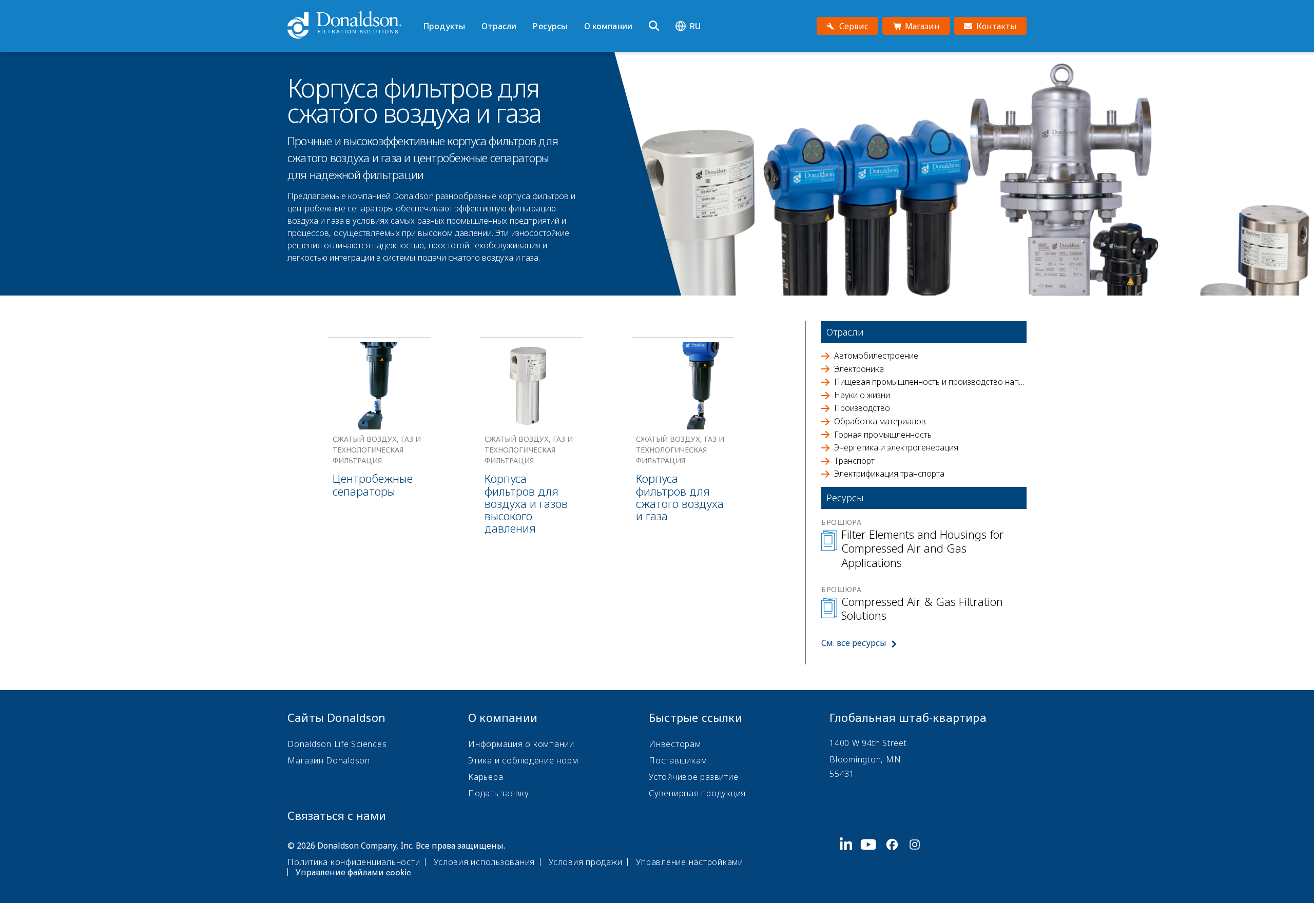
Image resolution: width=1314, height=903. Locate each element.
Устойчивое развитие (693, 777)
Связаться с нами (336, 815)
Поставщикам (678, 760)
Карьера (485, 777)
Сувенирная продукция (697, 793)
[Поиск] (654, 26)
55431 (842, 773)
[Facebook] (896, 857)
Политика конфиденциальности (353, 862)
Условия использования (484, 862)
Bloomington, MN (865, 759)
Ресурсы (550, 26)
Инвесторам (675, 744)
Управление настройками (689, 862)
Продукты (444, 26)
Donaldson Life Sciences (337, 744)
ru (695, 26)
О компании (608, 26)
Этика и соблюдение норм (523, 760)
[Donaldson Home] (351, 25)
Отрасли (498, 26)
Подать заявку (498, 793)
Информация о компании (521, 744)
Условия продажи (585, 862)
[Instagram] (918, 857)
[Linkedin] (850, 857)
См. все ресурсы (853, 643)
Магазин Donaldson (328, 760)
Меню (426, 9)
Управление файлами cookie (353, 872)
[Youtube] (872, 857)
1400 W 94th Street (868, 743)
